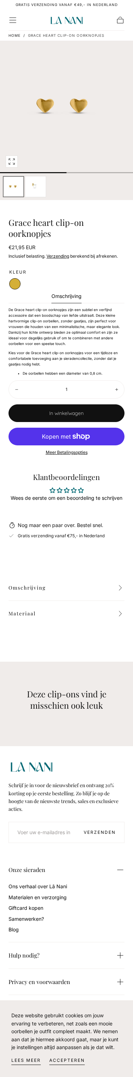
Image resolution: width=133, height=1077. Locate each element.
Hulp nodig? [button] (24, 955)
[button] (13, 20)
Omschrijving (66, 296)
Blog (14, 929)
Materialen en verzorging (38, 897)
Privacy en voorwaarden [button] (39, 981)
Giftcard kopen (26, 908)
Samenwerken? (26, 919)
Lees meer (26, 1060)
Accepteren (67, 1060)
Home (15, 35)
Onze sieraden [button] (27, 869)
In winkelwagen (66, 413)
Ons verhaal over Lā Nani (38, 886)
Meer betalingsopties (67, 452)
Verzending (57, 256)
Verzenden (100, 832)
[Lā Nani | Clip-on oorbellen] (32, 766)
